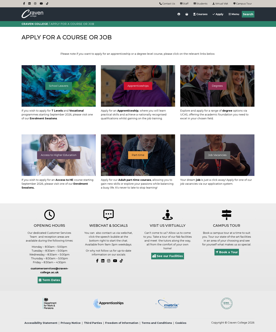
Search (248, 14)
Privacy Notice (71, 323)
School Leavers (58, 85)
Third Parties (93, 323)
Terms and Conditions (157, 323)
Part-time (138, 155)
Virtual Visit (221, 3)
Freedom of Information (121, 323)
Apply (219, 14)
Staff (185, 3)
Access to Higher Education (58, 155)
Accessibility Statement (40, 323)
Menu (235, 14)
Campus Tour (244, 3)
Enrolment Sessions (43, 118)
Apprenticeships (138, 85)
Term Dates (50, 280)
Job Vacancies (217, 155)
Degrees (217, 85)
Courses (201, 14)
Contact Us (168, 3)
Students (201, 3)
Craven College (35, 24)
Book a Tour (228, 252)
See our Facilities (169, 256)
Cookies (180, 323)
